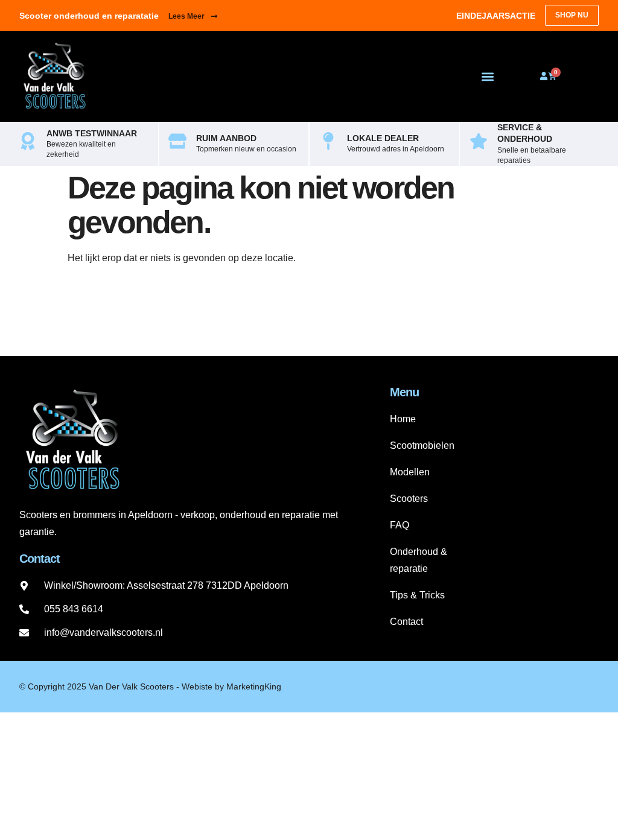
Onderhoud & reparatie (418, 560)
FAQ (399, 525)
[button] (487, 76)
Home (403, 419)
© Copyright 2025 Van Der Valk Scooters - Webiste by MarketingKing (150, 686)
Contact (406, 621)
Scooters (409, 498)
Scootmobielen (422, 445)
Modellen (410, 472)
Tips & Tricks (417, 595)
